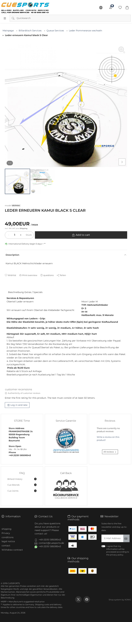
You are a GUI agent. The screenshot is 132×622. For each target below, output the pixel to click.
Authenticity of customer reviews (24, 393)
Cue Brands (21, 485)
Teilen (63, 275)
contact (6, 545)
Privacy (6, 533)
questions (48, 275)
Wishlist (12, 275)
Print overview (29, 275)
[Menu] (4, 18)
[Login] (110, 7)
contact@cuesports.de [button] (51, 543)
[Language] (100, 7)
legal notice (8, 541)
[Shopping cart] (127, 7)
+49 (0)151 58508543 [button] (50, 539)
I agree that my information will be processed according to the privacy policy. (117, 550)
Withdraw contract (12, 549)
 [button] (122, 162)
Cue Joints (21, 491)
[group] (66, 105)
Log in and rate (18, 405)
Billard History (21, 479)
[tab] (6, 288)
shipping (6, 528)
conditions (8, 537)
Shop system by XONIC (120, 599)
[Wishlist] (120, 7)
